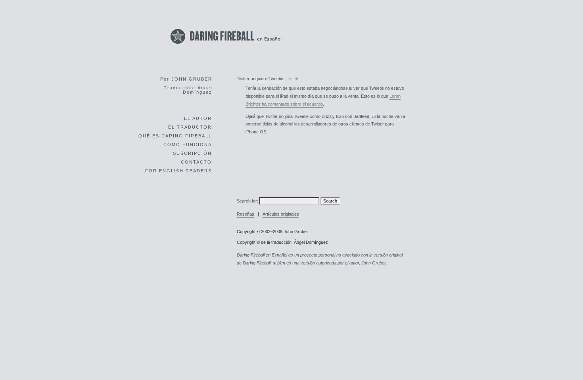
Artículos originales (281, 214)
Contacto (196, 162)
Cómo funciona (187, 144)
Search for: (247, 201)
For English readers (178, 170)
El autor (198, 118)
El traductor (190, 127)
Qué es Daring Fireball (175, 135)
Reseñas (245, 214)
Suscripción (192, 153)
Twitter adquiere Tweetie (260, 78)
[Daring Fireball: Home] (226, 45)
